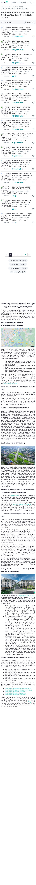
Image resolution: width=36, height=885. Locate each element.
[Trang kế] (29, 255)
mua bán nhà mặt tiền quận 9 (22, 504)
